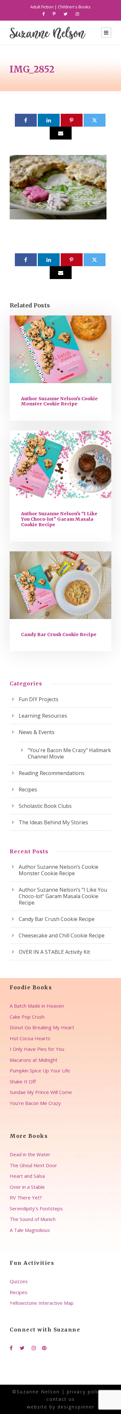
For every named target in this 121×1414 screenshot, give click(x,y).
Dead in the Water (30, 1154)
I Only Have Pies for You (37, 1049)
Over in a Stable (27, 1187)
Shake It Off (23, 1081)
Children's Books (74, 7)
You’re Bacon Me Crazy (35, 1103)
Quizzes (19, 1281)
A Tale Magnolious (30, 1230)
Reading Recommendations (52, 773)
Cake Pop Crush (27, 1016)
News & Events (37, 732)
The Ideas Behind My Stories (53, 822)
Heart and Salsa (27, 1176)
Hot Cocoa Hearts (30, 1038)
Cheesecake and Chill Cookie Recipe (62, 935)
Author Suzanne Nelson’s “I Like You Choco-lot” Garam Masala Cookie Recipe (59, 519)
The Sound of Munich (32, 1219)
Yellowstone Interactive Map (42, 1303)
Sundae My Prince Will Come (41, 1092)
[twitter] (65, 14)
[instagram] (77, 14)
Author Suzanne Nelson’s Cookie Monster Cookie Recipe (59, 401)
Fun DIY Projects (38, 699)
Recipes (28, 789)
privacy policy (85, 1392)
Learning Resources (43, 715)
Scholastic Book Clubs (45, 805)
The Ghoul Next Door (33, 1165)
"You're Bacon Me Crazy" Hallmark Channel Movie (69, 753)
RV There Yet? (26, 1197)
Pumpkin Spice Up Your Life (40, 1070)
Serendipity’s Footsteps (36, 1208)
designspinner (76, 1407)
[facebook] (43, 14)
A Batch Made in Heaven (37, 1005)
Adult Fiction (42, 7)
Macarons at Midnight (33, 1060)
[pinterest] (54, 14)
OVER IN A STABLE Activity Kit (54, 951)
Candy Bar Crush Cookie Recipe (58, 634)
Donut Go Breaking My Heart (42, 1027)
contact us (60, 1399)
